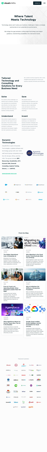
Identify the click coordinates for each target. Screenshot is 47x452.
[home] (8, 3)
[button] (44, 3)
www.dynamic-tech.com (9, 173)
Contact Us (37, 3)
